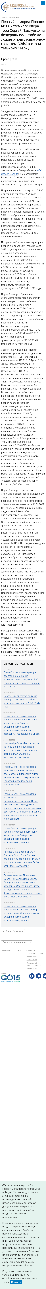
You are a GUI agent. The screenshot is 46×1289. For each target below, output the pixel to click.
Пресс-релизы (14, 17)
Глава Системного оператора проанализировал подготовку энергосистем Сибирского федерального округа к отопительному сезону (20, 835)
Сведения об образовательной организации (34, 965)
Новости (4, 17)
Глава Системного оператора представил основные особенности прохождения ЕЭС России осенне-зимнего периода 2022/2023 (22, 679)
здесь (5, 1282)
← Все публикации (12, 931)
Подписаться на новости (16, 942)
